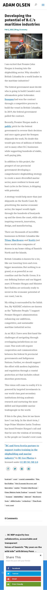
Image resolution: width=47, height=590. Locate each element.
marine (17, 488)
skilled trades (15, 501)
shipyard (28, 497)
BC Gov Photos (26, 457)
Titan (8, 240)
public (8, 126)
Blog (17, 29)
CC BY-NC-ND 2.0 (29, 462)
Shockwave (18, 240)
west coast (10, 505)
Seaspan (9, 99)
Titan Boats (37, 501)
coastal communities (26, 479)
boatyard (8, 479)
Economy (23, 29)
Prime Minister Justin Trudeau (16, 492)
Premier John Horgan (29, 488)
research (32, 492)
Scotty (32, 240)
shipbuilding (18, 497)
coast (15, 479)
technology (26, 501)
